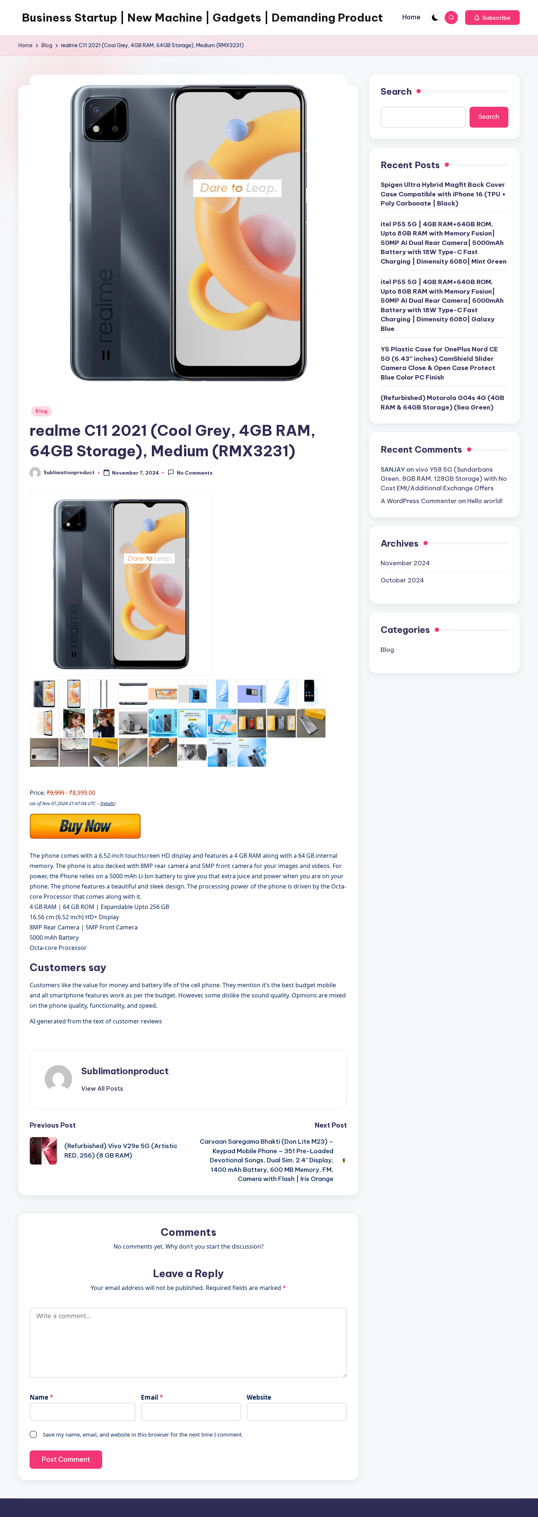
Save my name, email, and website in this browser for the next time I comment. (143, 1434)
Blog (42, 411)
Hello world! (484, 501)
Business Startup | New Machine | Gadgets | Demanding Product (202, 17)
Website (259, 1397)
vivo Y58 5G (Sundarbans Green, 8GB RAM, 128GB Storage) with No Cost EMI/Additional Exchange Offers (444, 478)
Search (396, 91)
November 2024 (405, 563)
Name (41, 1397)
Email (152, 1397)
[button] (492, 17)
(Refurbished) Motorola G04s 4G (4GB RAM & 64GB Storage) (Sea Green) (442, 402)
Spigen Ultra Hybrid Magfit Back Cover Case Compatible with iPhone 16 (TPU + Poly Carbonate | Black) (443, 194)
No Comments (195, 473)
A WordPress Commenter (419, 501)
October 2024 (402, 580)
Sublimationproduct (125, 1070)
